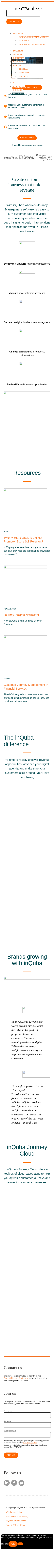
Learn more (16, 1234)
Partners (23, 76)
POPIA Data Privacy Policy (17, 1516)
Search (14, 21)
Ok (13, 1544)
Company (17, 65)
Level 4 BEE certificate (15, 1525)
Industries (18, 58)
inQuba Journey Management (34, 37)
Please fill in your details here (16, 1378)
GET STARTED (27, 138)
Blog (15, 83)
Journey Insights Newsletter (21, 614)
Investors (24, 73)
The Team (23, 69)
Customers (18, 62)
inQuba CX (24, 41)
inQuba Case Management (32, 44)
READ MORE (27, 444)
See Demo (17, 94)
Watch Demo (22, 943)
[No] (20, 1543)
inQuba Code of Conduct (16, 1521)
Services (17, 54)
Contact (17, 90)
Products (18, 33)
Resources (18, 86)
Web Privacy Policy (30, 1443)
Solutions (18, 51)
